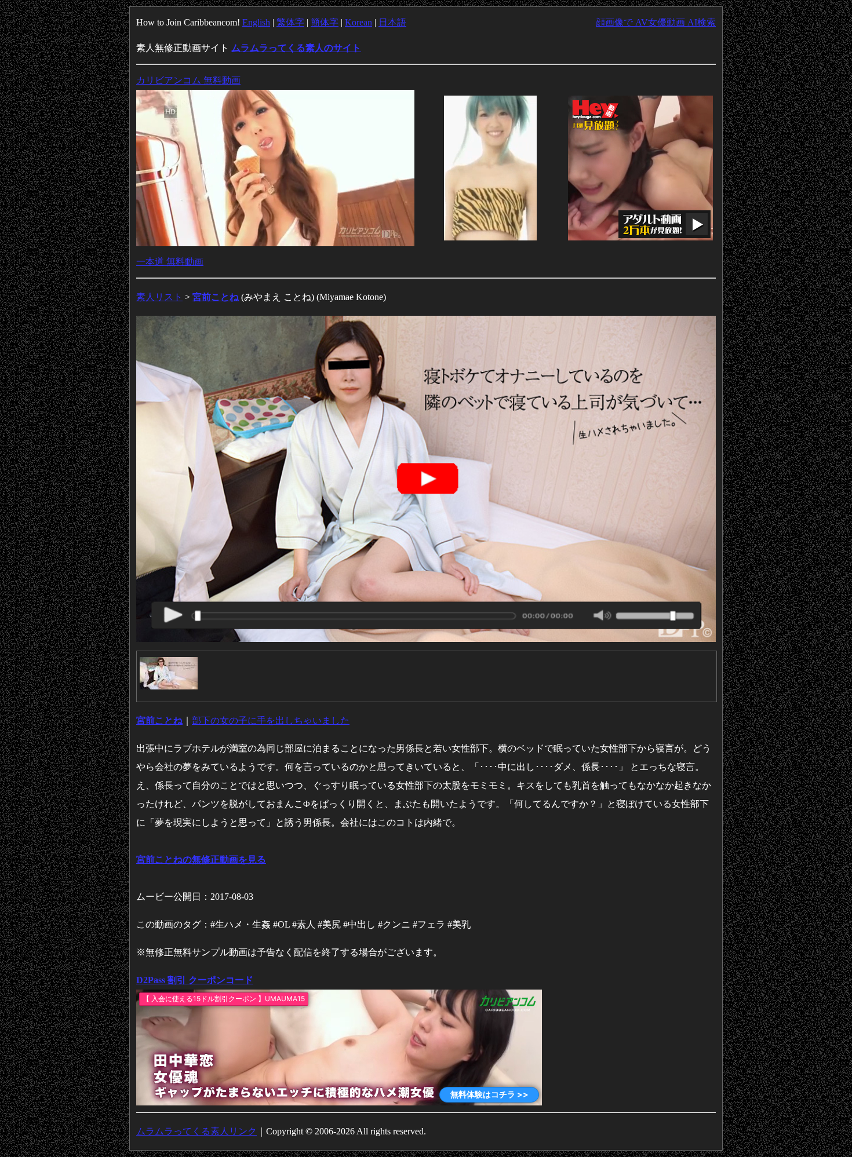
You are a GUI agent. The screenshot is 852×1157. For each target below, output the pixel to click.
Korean (358, 22)
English (256, 22)
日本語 (392, 22)
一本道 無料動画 (169, 262)
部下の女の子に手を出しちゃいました (270, 720)
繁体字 (290, 22)
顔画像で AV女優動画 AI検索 (656, 22)
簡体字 (324, 22)
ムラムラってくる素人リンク (196, 1131)
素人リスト (159, 297)
